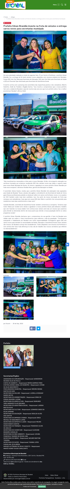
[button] (62, 5)
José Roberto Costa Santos (12, 367)
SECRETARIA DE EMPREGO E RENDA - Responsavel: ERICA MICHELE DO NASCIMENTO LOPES (22, 419)
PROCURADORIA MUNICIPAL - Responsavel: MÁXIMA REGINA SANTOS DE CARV (22, 390)
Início (6, 17)
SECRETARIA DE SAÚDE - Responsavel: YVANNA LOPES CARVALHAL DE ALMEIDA (21, 443)
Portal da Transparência (46, 478)
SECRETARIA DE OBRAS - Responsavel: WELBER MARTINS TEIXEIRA (21, 439)
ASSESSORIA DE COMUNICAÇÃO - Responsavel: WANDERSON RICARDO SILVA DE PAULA (22, 380)
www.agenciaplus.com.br (22, 478)
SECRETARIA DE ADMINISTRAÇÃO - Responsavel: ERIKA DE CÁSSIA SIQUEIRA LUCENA (22, 398)
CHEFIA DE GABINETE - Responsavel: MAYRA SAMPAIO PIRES (22, 383)
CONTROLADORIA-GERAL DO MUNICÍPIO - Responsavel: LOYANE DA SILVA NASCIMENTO (23, 386)
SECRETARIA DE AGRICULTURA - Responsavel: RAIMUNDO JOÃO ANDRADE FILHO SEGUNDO (22, 402)
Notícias (8, 23)
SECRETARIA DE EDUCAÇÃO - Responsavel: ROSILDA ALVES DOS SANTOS (22, 415)
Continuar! (42, 486)
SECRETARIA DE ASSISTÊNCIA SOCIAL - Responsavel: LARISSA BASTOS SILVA (23, 406)
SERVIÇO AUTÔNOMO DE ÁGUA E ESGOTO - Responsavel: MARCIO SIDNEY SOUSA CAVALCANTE (21, 447)
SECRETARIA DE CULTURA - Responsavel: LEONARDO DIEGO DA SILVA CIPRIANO (23, 410)
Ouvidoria (58, 478)
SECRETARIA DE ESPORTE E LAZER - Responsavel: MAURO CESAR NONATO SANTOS (22, 423)
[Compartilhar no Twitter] (38, 328)
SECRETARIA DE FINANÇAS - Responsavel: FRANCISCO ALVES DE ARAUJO (23, 427)
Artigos (13, 17)
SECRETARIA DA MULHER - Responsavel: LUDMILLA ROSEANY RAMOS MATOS (23, 394)
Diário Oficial (54, 475)
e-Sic (63, 478)
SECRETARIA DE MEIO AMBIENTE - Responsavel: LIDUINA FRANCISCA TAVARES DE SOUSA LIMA (21, 435)
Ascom (8, 323)
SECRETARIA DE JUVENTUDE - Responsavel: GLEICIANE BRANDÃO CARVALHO (21, 431)
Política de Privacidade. (29, 486)
